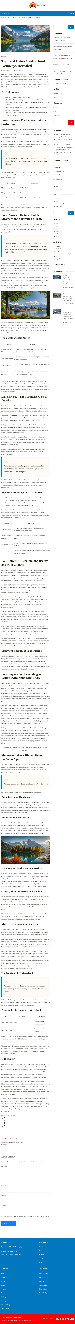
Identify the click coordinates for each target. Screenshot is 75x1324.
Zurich (57, 236)
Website (3, 1205)
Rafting (3, 1297)
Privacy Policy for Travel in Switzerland (24, 1320)
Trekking (4, 1277)
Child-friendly (43, 1285)
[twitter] (4, 1121)
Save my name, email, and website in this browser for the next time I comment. (26, 1216)
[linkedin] (4, 1126)
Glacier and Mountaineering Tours (64, 254)
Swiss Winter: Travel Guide (61, 65)
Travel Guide (56, 115)
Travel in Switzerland (16, 1317)
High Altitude (43, 1289)
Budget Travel (43, 1277)
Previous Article (10, 1138)
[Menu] (69, 13)
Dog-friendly (43, 1293)
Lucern (57, 226)
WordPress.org (59, 206)
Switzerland (59, 231)
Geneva (41, 1254)
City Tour (58, 248)
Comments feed (60, 204)
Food (54, 111)
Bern (57, 223)
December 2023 (57, 93)
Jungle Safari (59, 259)
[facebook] (4, 1118)
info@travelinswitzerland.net (9, 1251)
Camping (3, 56)
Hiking (57, 256)
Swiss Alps (58, 228)
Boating (58, 246)
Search (71, 27)
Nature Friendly (43, 1273)
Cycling (58, 251)
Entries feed (59, 201)
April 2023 (56, 97)
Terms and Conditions (7, 1320)
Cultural (41, 1281)
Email (3, 1195)
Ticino (57, 234)
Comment (4, 1166)
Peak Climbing (5, 1305)
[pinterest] (4, 1124)
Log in (57, 198)
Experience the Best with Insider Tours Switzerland (12, 1143)
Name (3, 1186)
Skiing (3, 1285)
